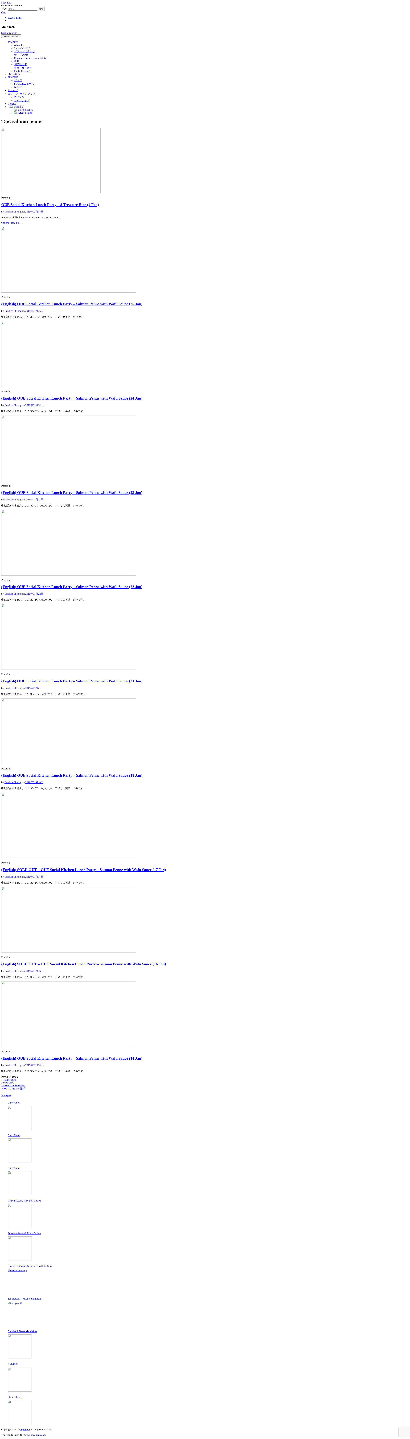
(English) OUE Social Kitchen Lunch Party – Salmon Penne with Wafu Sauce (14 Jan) (71, 1058)
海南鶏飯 (13, 1364)
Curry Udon (14, 1102)
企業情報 (13, 42)
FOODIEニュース (24, 83)
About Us (19, 45)
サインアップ (21, 100)
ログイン (19, 97)
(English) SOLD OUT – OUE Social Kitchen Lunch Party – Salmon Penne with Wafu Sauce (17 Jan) (83, 870)
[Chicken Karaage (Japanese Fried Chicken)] (20, 1281)
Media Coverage (22, 71)
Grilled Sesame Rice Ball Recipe (24, 1200)
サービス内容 (21, 54)
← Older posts (8, 1079)
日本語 (28, 113)
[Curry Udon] (20, 1118)
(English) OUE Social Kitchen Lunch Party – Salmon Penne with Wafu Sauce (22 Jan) (71, 587)
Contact (12, 103)
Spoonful (6, 2)
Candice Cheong (12, 211)
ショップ (13, 90)
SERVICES (14, 74)
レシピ (18, 87)
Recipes (6, 1095)
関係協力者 (20, 64)
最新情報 (13, 77)
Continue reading (11, 222)
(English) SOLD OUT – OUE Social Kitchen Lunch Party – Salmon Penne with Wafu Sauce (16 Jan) (83, 964)
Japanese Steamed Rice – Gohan (24, 1233)
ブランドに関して (24, 51)
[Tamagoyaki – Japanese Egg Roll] (20, 1314)
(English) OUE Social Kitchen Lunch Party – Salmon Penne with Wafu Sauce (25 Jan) (71, 304)
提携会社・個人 (23, 67)
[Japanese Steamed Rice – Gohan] (20, 1248)
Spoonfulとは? (22, 48)
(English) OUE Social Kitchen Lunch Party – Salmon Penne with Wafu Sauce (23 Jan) (71, 493)
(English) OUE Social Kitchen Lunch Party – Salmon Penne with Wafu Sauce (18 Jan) (71, 775)
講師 (16, 61)
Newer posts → (9, 1082)
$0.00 (14, 17)
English (28, 110)
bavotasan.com (38, 1435)
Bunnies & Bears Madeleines (22, 1331)
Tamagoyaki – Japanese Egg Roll (24, 1298)
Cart (3, 12)
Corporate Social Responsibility (30, 58)
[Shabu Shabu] (20, 1412)
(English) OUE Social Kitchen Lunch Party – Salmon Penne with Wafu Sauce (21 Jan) (71, 681)
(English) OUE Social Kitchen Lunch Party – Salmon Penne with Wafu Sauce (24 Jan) (71, 398)
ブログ (18, 80)
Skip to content (8, 33)
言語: (11, 106)
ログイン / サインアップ (21, 93)
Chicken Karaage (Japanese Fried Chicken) (30, 1266)
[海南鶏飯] (20, 1380)
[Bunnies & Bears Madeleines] (20, 1346)
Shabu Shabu (14, 1397)
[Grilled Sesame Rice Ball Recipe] (20, 1216)
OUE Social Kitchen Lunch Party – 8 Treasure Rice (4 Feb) (50, 205)
